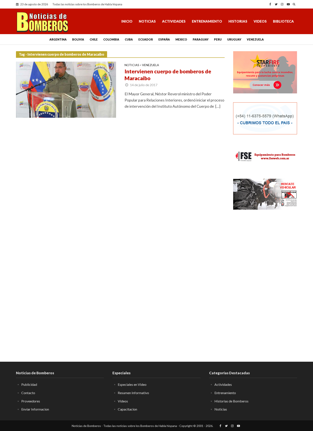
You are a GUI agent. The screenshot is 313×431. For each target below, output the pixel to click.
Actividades (173, 21)
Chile (94, 39)
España (164, 39)
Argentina (58, 39)
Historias (237, 21)
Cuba (129, 39)
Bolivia (78, 39)
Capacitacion (127, 409)
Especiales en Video (132, 384)
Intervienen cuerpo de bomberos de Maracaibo (168, 74)
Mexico (181, 39)
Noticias (147, 21)
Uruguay (234, 39)
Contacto (28, 393)
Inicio (126, 21)
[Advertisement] (265, 283)
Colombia (111, 39)
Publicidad (29, 384)
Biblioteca (283, 21)
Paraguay (200, 39)
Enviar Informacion (35, 409)
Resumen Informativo (133, 393)
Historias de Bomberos (231, 401)
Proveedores (30, 401)
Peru (218, 39)
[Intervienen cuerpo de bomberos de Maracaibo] (66, 89)
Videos (260, 21)
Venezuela (255, 39)
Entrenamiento (207, 21)
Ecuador (145, 39)
